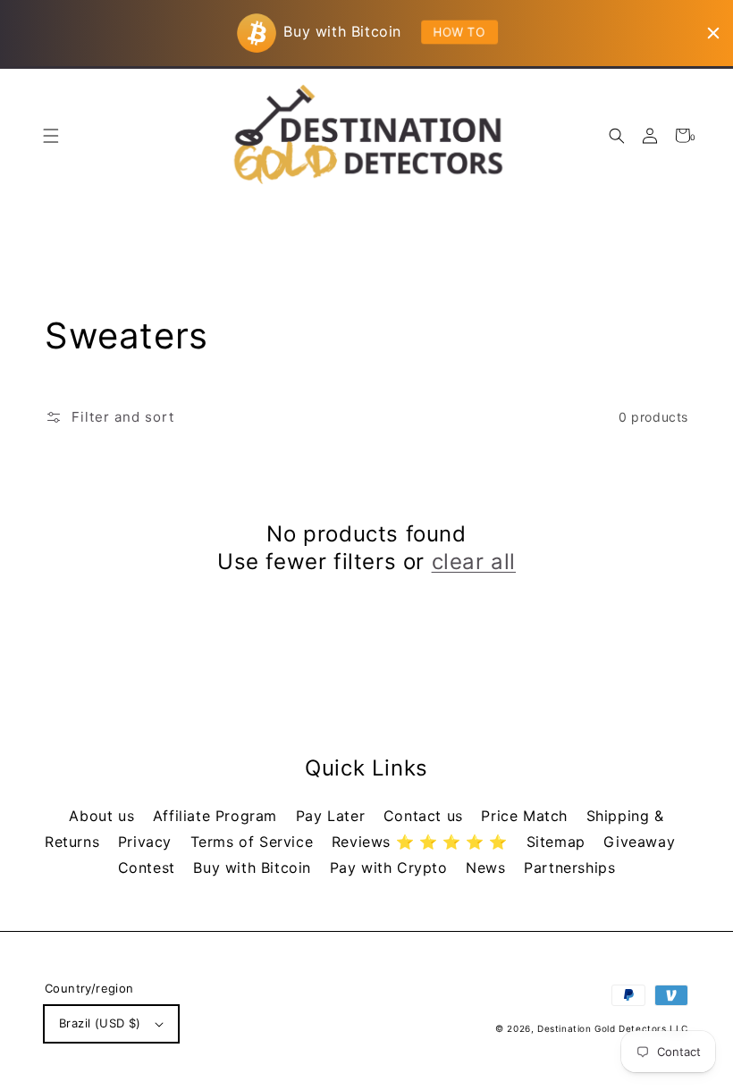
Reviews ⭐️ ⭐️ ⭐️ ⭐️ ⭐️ (422, 842)
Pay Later (333, 816)
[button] (616, 135)
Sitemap (559, 842)
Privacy (147, 842)
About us (104, 816)
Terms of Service (254, 842)
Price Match (526, 816)
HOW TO (459, 31)
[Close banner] (713, 33)
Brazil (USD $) (100, 1023)
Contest (149, 867)
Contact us (425, 816)
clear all (474, 561)
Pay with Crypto (391, 867)
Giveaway (639, 842)
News (488, 867)
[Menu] (50, 135)
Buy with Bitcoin (254, 867)
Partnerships (569, 867)
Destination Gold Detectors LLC (612, 1028)
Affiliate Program (217, 816)
